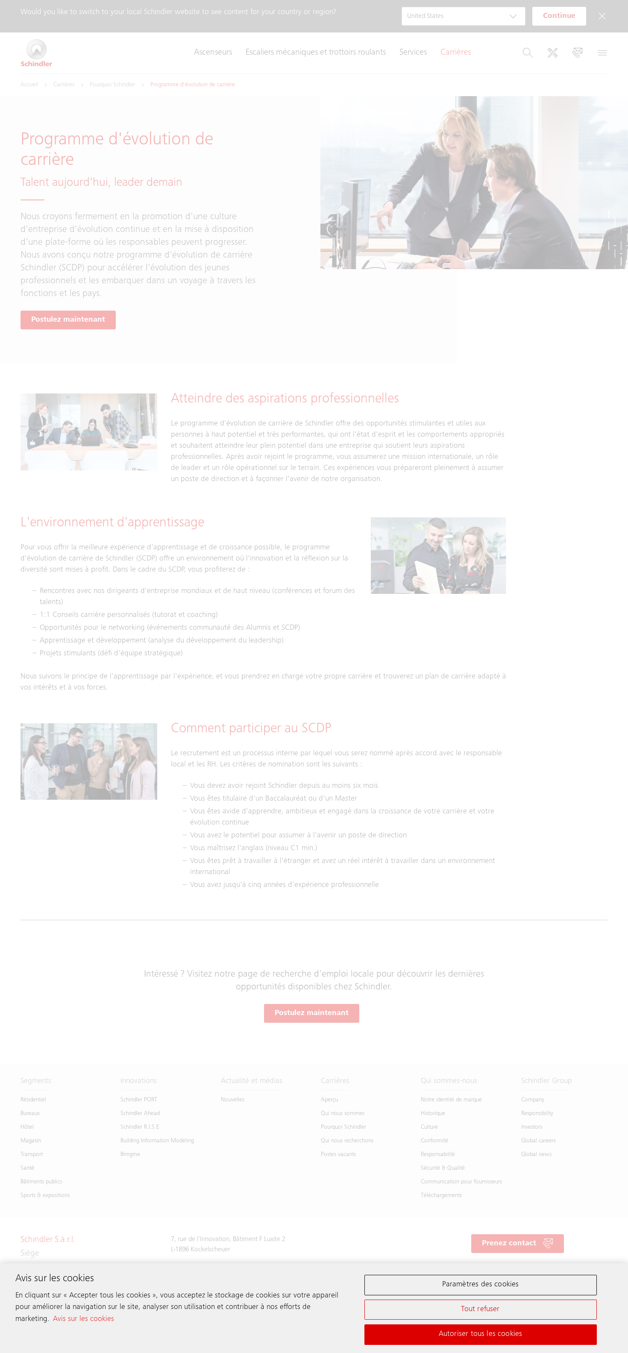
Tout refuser (480, 1309)
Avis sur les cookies (83, 1319)
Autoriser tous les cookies (480, 1334)
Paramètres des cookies (480, 1284)
